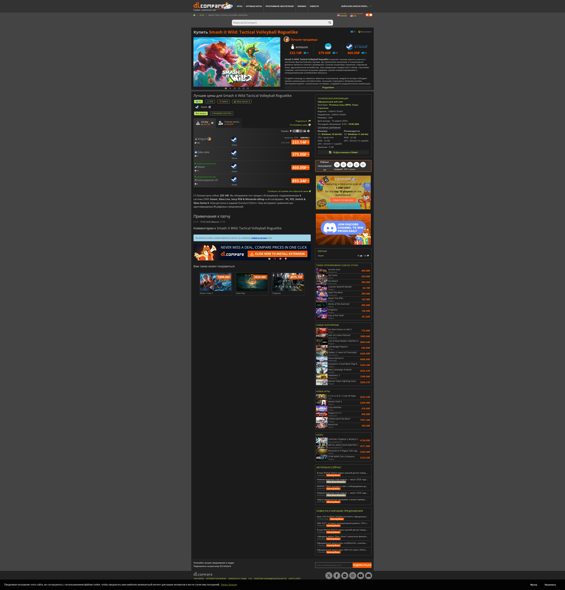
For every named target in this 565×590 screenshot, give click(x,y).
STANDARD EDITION (221, 113)
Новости (314, 6)
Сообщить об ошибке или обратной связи (288, 191)
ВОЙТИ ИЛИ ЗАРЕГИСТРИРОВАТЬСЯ (357, 6)
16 (197, 170)
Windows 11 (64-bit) (358, 134)
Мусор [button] (533, 585)
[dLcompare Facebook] (336, 575)
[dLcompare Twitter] (328, 575)
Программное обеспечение (280, 6)
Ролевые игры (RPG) (340, 104)
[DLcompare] (203, 574)
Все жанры (201, 113)
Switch (225, 101)
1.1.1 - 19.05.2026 (350, 124)
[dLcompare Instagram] (352, 575)
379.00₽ (300, 154)
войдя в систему (259, 238)
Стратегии (323, 108)
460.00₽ (300, 167)
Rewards (302, 6)
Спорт (355, 104)
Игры (239, 6)
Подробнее (328, 87)
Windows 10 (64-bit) (332, 134)
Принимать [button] (550, 585)
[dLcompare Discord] (368, 575)
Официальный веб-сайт (330, 101)
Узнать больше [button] (229, 584)
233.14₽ (300, 142)
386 (198, 143)
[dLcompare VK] (344, 575)
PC (200, 101)
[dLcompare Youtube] (360, 575)
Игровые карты (254, 6)
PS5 (211, 101)
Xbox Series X (243, 101)
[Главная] (194, 15)
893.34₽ (300, 180)
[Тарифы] (297, 131)
